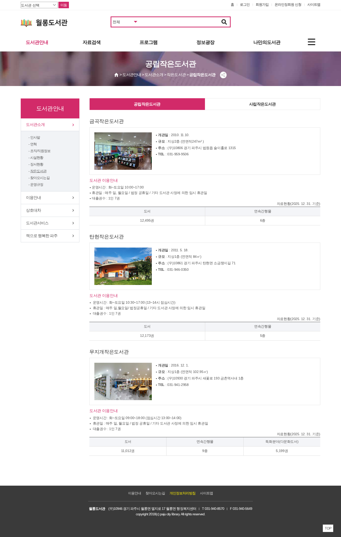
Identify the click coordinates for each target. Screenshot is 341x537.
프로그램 (149, 42)
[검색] (224, 22)
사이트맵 (313, 4)
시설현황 (36, 158)
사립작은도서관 (262, 104)
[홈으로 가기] (116, 75)
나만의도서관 (266, 42)
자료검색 (92, 42)
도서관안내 (37, 42)
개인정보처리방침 (182, 493)
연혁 (33, 144)
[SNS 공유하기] (223, 75)
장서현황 (36, 164)
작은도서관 (38, 171)
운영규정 (36, 184)
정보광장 (205, 42)
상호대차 (33, 210)
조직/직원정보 (40, 151)
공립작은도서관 (147, 104)
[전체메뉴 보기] (311, 42)
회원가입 (262, 4)
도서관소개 (35, 124)
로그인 (245, 4)
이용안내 (33, 197)
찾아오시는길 (40, 178)
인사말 (35, 137)
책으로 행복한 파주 (41, 236)
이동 (63, 5)
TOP (328, 528)
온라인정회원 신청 (288, 4)
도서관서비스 (37, 223)
